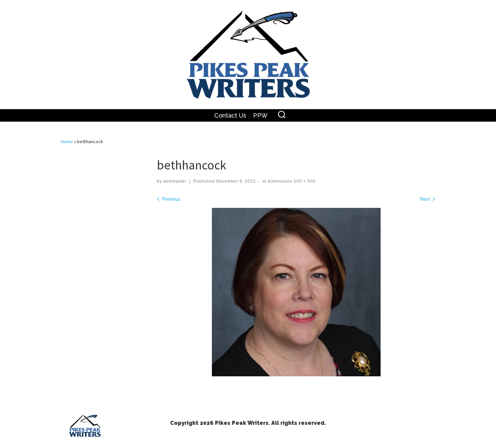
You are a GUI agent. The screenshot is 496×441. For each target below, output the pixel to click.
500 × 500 (304, 181)
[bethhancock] (296, 292)
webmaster (175, 181)
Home (67, 141)
